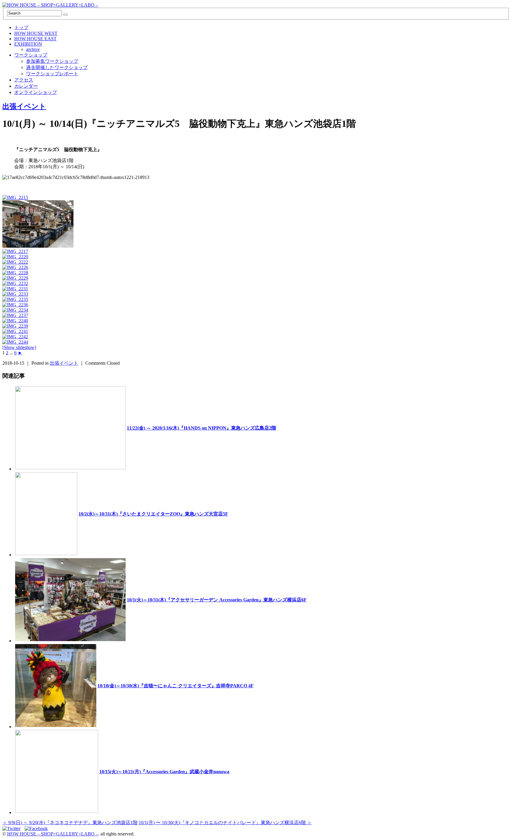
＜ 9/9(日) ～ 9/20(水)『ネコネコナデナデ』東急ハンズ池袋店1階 (69, 822)
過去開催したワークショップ (57, 67)
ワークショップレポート (52, 73)
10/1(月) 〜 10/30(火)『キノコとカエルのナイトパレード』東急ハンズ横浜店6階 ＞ (225, 822)
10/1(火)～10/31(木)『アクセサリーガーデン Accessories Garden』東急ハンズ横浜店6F (217, 599)
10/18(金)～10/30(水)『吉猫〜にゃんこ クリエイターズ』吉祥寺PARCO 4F (175, 685)
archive (33, 49)
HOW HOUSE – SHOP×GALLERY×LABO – (52, 833)
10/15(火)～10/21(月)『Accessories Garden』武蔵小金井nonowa (164, 771)
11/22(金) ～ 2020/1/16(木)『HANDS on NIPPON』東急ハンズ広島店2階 (201, 427)
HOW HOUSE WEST (35, 33)
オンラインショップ (35, 92)
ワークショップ (30, 54)
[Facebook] (38, 828)
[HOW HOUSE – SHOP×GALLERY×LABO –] (50, 4)
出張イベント (24, 106)
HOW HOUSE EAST (35, 38)
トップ (21, 27)
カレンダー (26, 86)
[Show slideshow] (19, 347)
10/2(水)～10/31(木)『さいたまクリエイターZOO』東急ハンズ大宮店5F (153, 513)
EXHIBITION (28, 44)
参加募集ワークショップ (52, 61)
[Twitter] (12, 828)
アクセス (23, 79)
